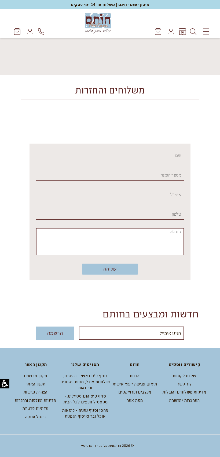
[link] (182, 31)
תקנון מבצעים (35, 376)
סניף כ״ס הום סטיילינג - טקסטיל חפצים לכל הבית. (85, 399)
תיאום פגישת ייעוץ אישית (135, 384)
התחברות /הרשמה (184, 400)
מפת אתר (135, 400)
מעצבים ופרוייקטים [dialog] (134, 392)
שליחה (109, 269)
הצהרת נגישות (35, 392)
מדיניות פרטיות (36, 408)
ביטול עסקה (35, 417)
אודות (135, 376)
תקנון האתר (35, 384)
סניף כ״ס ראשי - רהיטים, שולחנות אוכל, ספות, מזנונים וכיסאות (85, 382)
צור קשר (184, 384)
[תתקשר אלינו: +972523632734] (41, 31)
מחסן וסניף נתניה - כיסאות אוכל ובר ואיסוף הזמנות (85, 413)
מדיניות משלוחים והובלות (184, 392)
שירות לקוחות (184, 376)
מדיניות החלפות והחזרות (35, 400)
